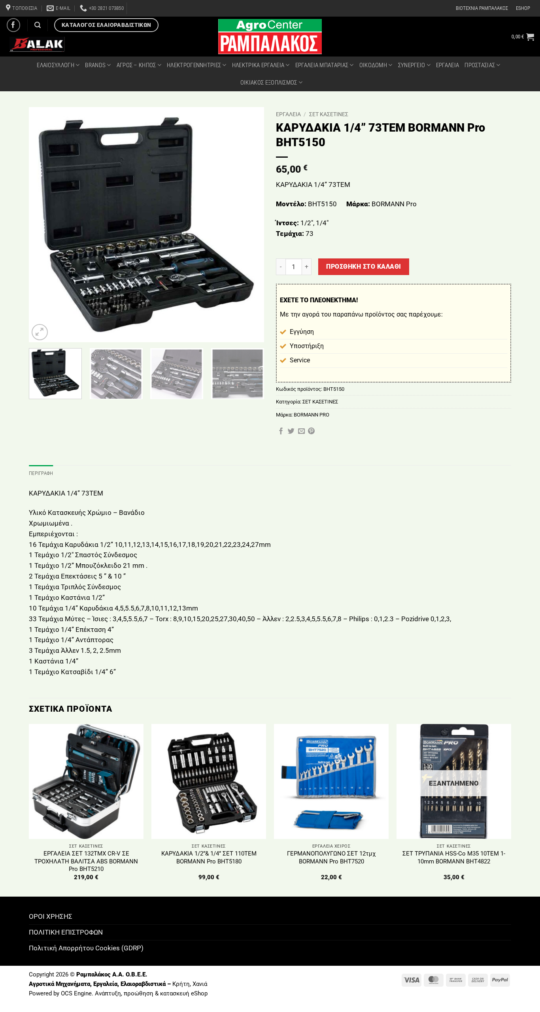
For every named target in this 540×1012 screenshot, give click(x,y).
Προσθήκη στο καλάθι (363, 266)
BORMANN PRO (311, 415)
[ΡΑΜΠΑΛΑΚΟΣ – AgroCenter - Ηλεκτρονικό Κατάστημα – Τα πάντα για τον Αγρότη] (270, 37)
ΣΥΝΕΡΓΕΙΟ (411, 65)
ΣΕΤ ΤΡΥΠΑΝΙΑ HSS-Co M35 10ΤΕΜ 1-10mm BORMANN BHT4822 (453, 857)
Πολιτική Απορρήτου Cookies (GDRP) (86, 948)
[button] (523, 36)
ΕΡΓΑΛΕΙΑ (447, 65)
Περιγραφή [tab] (41, 473)
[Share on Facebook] (281, 431)
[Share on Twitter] (291, 431)
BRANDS (95, 65)
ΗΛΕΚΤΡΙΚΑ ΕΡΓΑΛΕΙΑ (258, 65)
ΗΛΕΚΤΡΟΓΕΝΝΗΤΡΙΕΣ (194, 65)
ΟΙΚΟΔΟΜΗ (373, 65)
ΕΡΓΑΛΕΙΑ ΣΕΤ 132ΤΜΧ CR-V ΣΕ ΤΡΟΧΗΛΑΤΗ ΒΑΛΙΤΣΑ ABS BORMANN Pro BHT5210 (86, 861)
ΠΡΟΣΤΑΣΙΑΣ (479, 65)
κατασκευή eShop (184, 993)
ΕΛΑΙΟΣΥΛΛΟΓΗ (55, 65)
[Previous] (43, 224)
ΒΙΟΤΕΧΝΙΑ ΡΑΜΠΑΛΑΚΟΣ (482, 8)
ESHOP (523, 8)
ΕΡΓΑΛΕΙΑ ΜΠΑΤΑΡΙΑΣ (321, 65)
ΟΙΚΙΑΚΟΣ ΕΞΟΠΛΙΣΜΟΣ (268, 82)
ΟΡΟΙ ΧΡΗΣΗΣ (50, 916)
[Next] (249, 224)
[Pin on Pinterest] (311, 431)
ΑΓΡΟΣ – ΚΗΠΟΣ (136, 65)
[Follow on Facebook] (14, 25)
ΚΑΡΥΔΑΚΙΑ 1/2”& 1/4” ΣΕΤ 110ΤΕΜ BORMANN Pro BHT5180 (209, 857)
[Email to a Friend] (301, 431)
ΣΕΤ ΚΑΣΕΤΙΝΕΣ (328, 114)
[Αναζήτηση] (37, 25)
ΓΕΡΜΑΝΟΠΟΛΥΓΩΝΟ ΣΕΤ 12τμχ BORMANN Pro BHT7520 (331, 857)
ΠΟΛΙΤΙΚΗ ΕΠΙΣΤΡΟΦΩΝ (66, 932)
